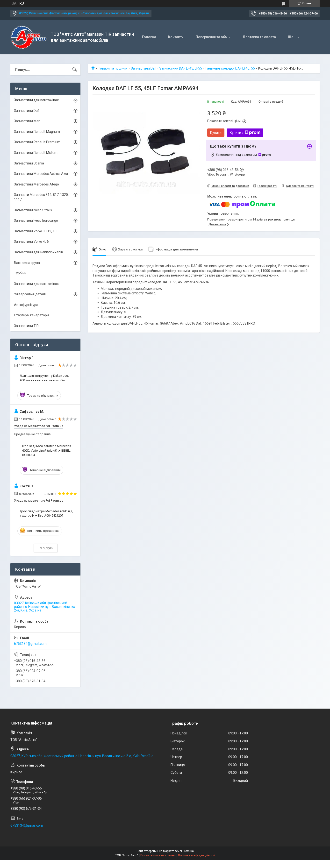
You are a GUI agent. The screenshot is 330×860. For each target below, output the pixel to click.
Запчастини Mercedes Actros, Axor (41, 174)
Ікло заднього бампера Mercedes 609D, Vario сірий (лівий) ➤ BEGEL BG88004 (46, 450)
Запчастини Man (27, 121)
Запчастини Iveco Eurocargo (36, 220)
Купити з (237, 133)
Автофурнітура (26, 305)
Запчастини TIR (26, 326)
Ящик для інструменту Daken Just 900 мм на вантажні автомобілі (44, 378)
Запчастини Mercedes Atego (36, 184)
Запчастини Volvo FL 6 (31, 241)
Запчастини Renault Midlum (35, 153)
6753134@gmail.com (30, 644)
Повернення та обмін (213, 37)
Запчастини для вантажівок (36, 100)
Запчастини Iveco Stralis (33, 210)
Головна (149, 37)
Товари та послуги (112, 68)
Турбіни (20, 273)
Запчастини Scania (29, 163)
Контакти (176, 37)
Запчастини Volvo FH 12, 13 (35, 231)
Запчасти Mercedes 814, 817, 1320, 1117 (41, 197)
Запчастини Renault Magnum (37, 132)
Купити (216, 133)
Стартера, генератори (31, 315)
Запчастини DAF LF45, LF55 (180, 68)
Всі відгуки (45, 548)
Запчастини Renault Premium (37, 142)
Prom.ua (188, 851)
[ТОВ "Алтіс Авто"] (28, 37)
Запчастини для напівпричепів (38, 252)
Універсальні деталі (30, 294)
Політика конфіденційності (196, 855)
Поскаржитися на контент (158, 855)
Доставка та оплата (259, 37)
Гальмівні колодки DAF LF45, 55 (230, 68)
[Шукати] (74, 69)
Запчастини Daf (143, 68)
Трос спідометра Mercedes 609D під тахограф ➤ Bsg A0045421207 (46, 513)
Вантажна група (27, 263)
